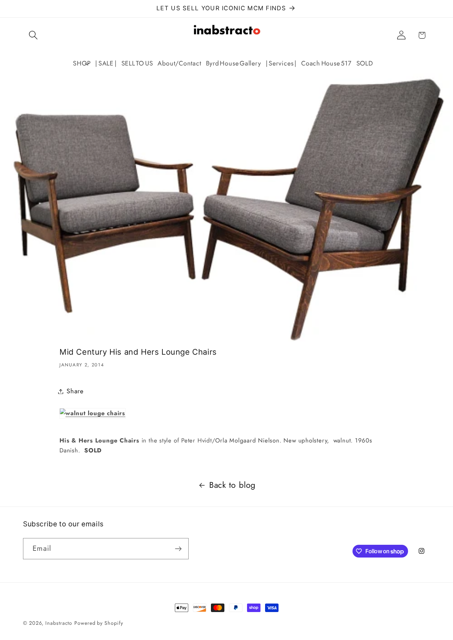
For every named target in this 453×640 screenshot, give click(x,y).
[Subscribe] (178, 549)
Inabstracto (58, 623)
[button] (33, 35)
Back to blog (232, 485)
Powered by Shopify (98, 623)
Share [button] (75, 391)
